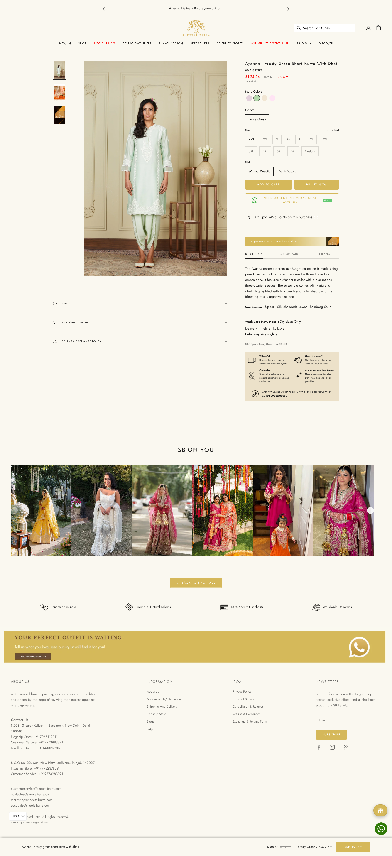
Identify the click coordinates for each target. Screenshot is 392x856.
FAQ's (151, 729)
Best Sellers (199, 43)
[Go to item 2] (59, 92)
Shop (82, 43)
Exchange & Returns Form (250, 721)
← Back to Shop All (196, 583)
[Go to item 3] (59, 115)
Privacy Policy (242, 691)
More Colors (253, 91)
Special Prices (104, 43)
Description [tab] (254, 254)
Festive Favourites (137, 43)
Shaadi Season (171, 43)
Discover (326, 43)
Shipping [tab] (324, 254)
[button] (249, 98)
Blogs (150, 721)
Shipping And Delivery (162, 706)
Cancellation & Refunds (248, 706)
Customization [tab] (290, 254)
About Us (153, 691)
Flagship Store (156, 714)
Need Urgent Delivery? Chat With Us (298, 200)
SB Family (304, 43)
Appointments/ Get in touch (165, 699)
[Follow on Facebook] (319, 747)
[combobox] (315, 847)
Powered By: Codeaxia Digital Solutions (29, 822)
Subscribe (331, 735)
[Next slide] (370, 510)
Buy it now (316, 184)
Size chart (332, 130)
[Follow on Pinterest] (346, 747)
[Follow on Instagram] (332, 747)
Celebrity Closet (230, 43)
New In (65, 43)
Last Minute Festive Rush (269, 43)
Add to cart (268, 184)
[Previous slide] (14, 510)
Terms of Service (244, 699)
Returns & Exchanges (246, 714)
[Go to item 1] (59, 70)
